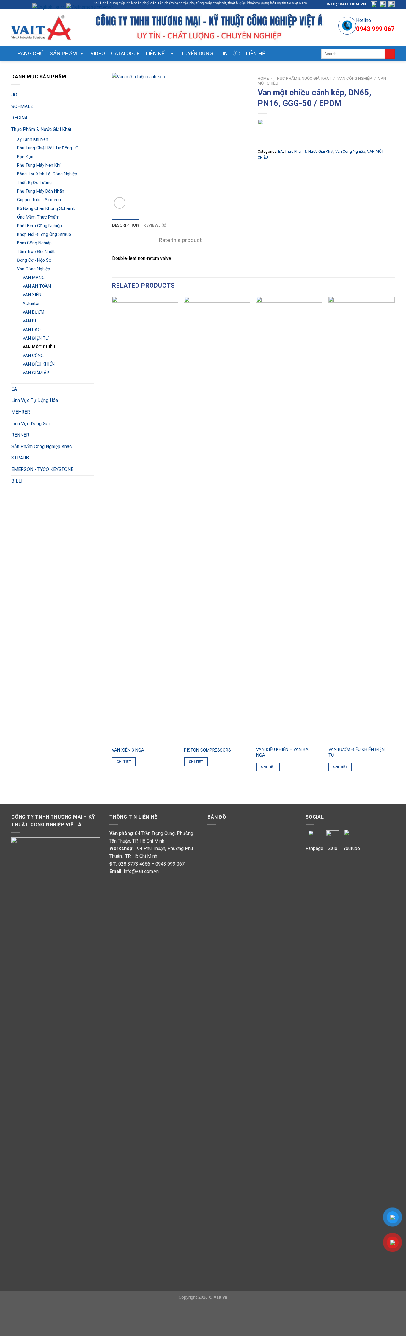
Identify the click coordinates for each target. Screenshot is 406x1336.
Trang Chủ (29, 53)
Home (263, 78)
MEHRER (20, 412)
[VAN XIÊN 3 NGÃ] (145, 520)
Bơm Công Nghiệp (34, 243)
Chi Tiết (124, 762)
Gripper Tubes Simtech (39, 199)
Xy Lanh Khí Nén (32, 139)
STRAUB (20, 458)
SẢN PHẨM (63, 53)
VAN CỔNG (33, 355)
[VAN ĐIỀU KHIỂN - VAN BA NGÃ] (289, 520)
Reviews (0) (154, 225)
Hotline (363, 20)
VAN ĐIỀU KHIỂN (39, 364)
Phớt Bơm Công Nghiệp (39, 225)
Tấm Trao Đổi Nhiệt (36, 251)
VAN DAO (32, 329)
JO (14, 95)
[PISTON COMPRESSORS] (217, 520)
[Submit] (390, 54)
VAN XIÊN (32, 294)
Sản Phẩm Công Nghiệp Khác (41, 446)
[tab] (125, 225)
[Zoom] (119, 203)
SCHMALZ (22, 106)
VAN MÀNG (34, 277)
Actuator (31, 303)
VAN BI (29, 321)
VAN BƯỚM (33, 312)
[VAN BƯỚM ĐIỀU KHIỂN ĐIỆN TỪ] (361, 520)
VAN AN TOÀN (37, 286)
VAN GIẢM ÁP (36, 372)
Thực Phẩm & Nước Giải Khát (41, 129)
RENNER (20, 435)
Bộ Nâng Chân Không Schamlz (46, 208)
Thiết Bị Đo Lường (34, 182)
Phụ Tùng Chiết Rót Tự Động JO (47, 148)
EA (14, 389)
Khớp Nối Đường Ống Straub (44, 234)
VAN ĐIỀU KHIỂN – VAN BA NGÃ (282, 752)
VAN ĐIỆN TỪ (35, 338)
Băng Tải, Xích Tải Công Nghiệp (47, 174)
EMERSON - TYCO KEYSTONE (42, 469)
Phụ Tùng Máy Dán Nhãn (40, 191)
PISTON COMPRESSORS (207, 750)
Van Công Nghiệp (33, 269)
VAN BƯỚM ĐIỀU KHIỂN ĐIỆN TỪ (356, 752)
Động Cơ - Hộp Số (34, 260)
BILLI (17, 481)
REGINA (19, 118)
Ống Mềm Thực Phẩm (38, 217)
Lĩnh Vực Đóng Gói (30, 423)
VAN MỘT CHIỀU (39, 347)
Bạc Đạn (25, 156)
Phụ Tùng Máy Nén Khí (38, 165)
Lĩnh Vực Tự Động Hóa (34, 400)
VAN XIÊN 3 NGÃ (128, 750)
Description (125, 225)
